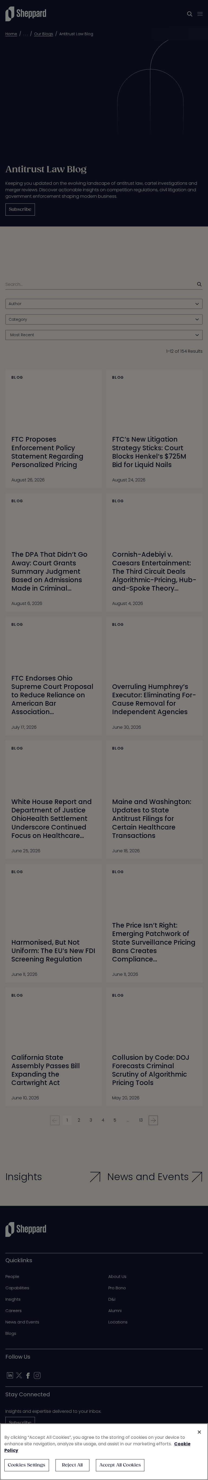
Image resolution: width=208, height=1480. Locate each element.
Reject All (72, 1465)
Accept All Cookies (120, 1465)
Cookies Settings (27, 1465)
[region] (104, 1451)
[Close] (199, 1432)
